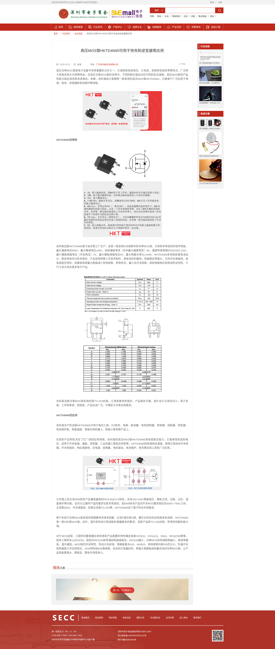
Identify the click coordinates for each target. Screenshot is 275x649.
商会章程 (113, 617)
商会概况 (85, 617)
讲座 (193, 16)
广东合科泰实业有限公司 (107, 64)
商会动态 (127, 617)
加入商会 (184, 617)
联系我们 (197, 617)
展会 (159, 16)
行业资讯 (66, 33)
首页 (56, 33)
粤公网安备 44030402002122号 (132, 635)
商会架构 (99, 617)
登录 (212, 2)
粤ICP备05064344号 (127, 640)
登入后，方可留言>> (122, 590)
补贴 (167, 16)
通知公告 (140, 617)
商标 (212, 16)
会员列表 (170, 617)
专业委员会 (155, 617)
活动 (186, 16)
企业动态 (78, 33)
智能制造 (176, 16)
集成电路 (203, 16)
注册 (220, 2)
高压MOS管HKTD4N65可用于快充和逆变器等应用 (109, 33)
